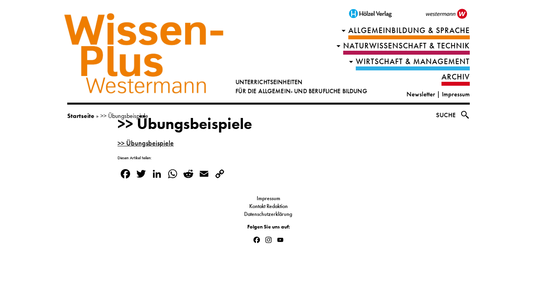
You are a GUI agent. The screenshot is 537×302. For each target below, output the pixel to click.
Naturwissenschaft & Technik (406, 46)
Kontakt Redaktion (268, 206)
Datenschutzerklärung (268, 213)
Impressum (456, 94)
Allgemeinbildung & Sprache (409, 30)
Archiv (455, 77)
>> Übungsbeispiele (185, 124)
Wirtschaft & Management (413, 61)
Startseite (80, 116)
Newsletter (420, 94)
